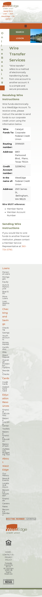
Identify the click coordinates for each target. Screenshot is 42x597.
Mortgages (5, 278)
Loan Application (5, 303)
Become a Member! (6, 512)
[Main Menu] (5, 26)
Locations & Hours (5, 485)
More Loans (5, 297)
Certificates (5, 348)
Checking (5, 329)
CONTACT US (8, 555)
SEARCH (20, 32)
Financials (5, 500)
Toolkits (6, 429)
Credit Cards (5, 383)
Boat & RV (5, 293)
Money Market (5, 343)
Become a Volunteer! (5, 493)
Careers (5, 503)
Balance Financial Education (6, 436)
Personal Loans (6, 273)
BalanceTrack (5, 445)
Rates (5, 506)
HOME (8, 552)
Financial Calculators (5, 412)
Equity (5, 282)
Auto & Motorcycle (5, 287)
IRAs (4, 352)
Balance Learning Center (5, 422)
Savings (5, 333)
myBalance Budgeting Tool (6, 452)
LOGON (20, 38)
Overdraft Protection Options (6, 364)
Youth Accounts (6, 338)
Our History (5, 474)
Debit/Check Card (5, 389)
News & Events (5, 479)
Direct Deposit (5, 356)
